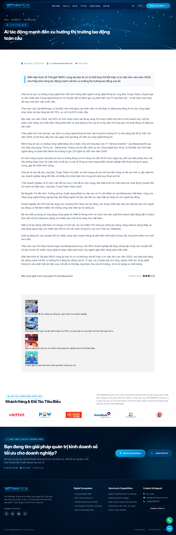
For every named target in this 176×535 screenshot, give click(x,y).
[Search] (133, 5)
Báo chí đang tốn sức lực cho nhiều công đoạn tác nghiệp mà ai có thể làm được (60, 348)
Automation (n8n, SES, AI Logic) (122, 506)
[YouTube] (18, 513)
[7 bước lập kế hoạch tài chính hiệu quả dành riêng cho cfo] (31, 357)
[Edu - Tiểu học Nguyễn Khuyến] (102, 414)
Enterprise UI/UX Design (118, 498)
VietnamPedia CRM (83, 494)
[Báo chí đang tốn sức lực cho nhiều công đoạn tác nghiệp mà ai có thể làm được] (31, 340)
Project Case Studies (117, 510)
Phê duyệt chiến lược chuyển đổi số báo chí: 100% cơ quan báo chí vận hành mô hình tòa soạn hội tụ (69, 331)
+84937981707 (153, 501)
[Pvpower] (16, 414)
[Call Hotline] (169, 520)
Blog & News (16, 20)
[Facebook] (6, 513)
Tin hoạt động (59, 276)
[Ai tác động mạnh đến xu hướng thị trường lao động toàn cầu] (18, 5)
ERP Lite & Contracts (83, 498)
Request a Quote (156, 508)
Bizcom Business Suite (84, 510)
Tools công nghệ (30, 20)
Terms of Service (154, 530)
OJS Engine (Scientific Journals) (88, 506)
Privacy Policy (140, 530)
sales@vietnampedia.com (157, 498)
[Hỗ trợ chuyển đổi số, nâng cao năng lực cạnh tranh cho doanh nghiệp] (31, 306)
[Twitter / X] (25, 513)
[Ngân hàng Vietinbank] (73, 414)
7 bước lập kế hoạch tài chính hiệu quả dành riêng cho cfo (50, 365)
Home (6, 20)
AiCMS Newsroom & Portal (86, 502)
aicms (70, 276)
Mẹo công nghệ (28, 276)
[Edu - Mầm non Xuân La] (130, 414)
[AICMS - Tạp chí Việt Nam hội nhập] (45, 414)
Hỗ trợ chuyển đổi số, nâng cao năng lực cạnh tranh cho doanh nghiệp (56, 314)
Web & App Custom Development (122, 502)
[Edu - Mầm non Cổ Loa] (159, 414)
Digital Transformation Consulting (122, 494)
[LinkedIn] (12, 513)
